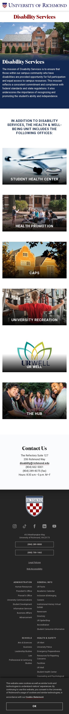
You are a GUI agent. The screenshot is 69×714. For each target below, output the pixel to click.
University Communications (19, 600)
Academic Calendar (46, 591)
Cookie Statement (34, 697)
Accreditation (43, 625)
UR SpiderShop (43, 620)
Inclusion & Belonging (46, 595)
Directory (41, 616)
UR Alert (40, 643)
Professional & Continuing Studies (20, 661)
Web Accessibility (34, 569)
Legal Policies (34, 562)
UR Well (40, 667)
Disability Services (35, 16)
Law (30, 656)
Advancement (25, 617)
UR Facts (41, 587)
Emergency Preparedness (48, 651)
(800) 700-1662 (34, 552)
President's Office (24, 591)
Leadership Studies (23, 651)
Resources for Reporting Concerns (48, 657)
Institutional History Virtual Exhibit (49, 605)
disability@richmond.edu (34, 463)
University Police (44, 647)
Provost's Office (25, 595)
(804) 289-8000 (34, 544)
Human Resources (23, 587)
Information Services (22, 609)
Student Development (22, 604)
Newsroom (42, 612)
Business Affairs (24, 613)
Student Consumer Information (51, 629)
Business (27, 647)
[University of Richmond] (34, 5)
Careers (40, 600)
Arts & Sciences (25, 643)
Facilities (41, 663)
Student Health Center (47, 672)
